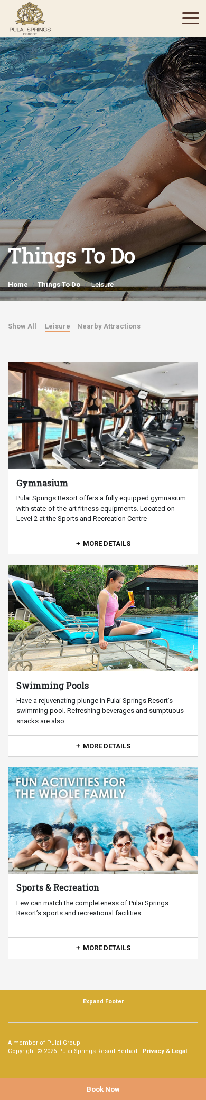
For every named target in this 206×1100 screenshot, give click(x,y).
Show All (22, 326)
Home (18, 284)
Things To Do (59, 284)
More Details (106, 543)
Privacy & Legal (165, 1051)
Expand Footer (103, 1001)
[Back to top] (182, 1065)
